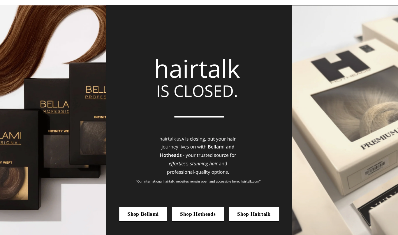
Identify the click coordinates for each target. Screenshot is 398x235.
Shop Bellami (143, 214)
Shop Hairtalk (254, 214)
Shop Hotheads (198, 214)
